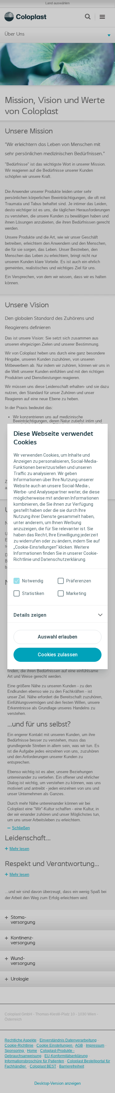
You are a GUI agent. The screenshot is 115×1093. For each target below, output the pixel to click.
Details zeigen (29, 615)
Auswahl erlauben (57, 637)
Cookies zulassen (58, 655)
